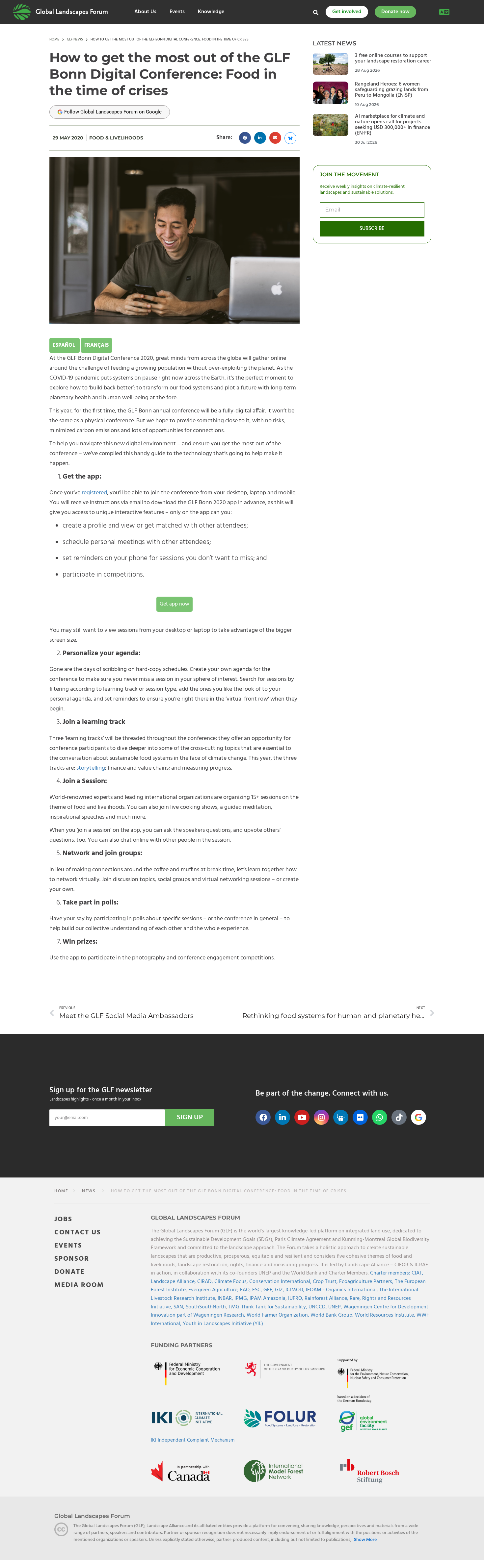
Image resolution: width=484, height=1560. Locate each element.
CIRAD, (205, 1281)
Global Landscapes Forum (72, 11)
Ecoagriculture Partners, (367, 1281)
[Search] (315, 12)
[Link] (22, 12)
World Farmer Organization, (278, 1315)
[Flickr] (360, 1117)
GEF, (269, 1290)
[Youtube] (301, 1117)
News (87, 1191)
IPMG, (242, 1298)
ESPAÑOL (64, 345)
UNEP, (335, 1306)
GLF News (75, 39)
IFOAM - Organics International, (342, 1290)
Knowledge (211, 12)
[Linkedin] (282, 1117)
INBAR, (226, 1298)
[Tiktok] (399, 1117)
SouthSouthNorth (206, 1306)
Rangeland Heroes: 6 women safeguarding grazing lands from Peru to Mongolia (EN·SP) (391, 90)
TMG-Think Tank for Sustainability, (269, 1306)
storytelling (90, 768)
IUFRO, (296, 1298)
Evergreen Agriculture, (214, 1290)
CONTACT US (77, 1232)
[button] (245, 138)
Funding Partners (181, 1345)
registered (94, 493)
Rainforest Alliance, (327, 1298)
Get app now (174, 604)
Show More (365, 1540)
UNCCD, (318, 1306)
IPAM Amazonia (267, 1298)
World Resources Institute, (386, 1315)
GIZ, (280, 1290)
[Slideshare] (340, 1117)
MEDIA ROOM (79, 1284)
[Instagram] (321, 1117)
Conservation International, (281, 1281)
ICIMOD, (295, 1290)
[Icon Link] (418, 1117)
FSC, (257, 1290)
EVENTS (68, 1245)
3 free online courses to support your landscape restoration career (393, 58)
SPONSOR (71, 1258)
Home (54, 39)
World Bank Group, (332, 1315)
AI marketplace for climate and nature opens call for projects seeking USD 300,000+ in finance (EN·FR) (392, 124)
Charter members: (390, 1273)
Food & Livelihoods (116, 138)
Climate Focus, (231, 1281)
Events (177, 12)
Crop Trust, (326, 1281)
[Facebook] (263, 1117)
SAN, (180, 1306)
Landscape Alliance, (174, 1281)
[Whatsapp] (379, 1117)
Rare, (356, 1298)
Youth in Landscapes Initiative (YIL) (223, 1323)
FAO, (246, 1290)
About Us (145, 12)
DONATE (69, 1271)
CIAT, (417, 1273)
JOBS (63, 1219)
